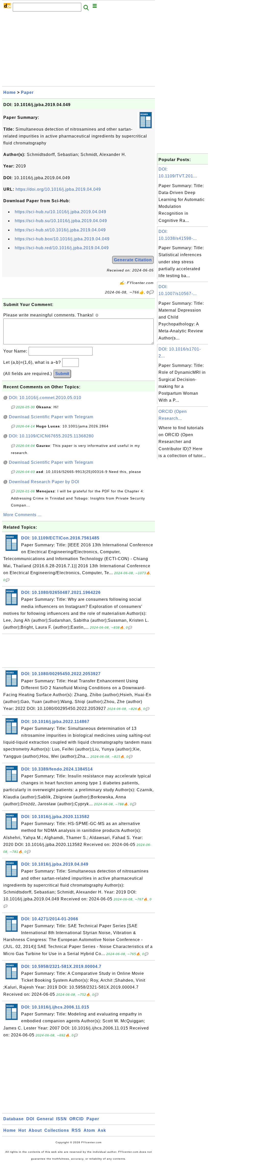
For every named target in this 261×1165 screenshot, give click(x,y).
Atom (89, 1130)
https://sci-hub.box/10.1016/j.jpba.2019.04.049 (62, 239)
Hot (22, 1130)
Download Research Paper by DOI (44, 482)
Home (9, 92)
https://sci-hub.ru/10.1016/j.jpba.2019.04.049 (60, 212)
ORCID (76, 1119)
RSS (76, 1130)
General (45, 1119)
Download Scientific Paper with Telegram (51, 417)
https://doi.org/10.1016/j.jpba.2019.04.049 (58, 189)
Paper (27, 92)
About (35, 1130)
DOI (30, 1119)
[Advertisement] (78, 50)
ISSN (61, 1119)
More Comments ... (22, 515)
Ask (102, 1130)
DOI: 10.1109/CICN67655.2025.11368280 (51, 436)
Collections (56, 1130)
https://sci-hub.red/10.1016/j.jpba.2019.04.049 (62, 248)
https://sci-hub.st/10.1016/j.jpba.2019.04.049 (60, 230)
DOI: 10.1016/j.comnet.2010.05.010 (45, 397)
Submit (62, 373)
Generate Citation (133, 260)
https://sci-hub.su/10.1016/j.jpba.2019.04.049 (61, 221)
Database (13, 1119)
